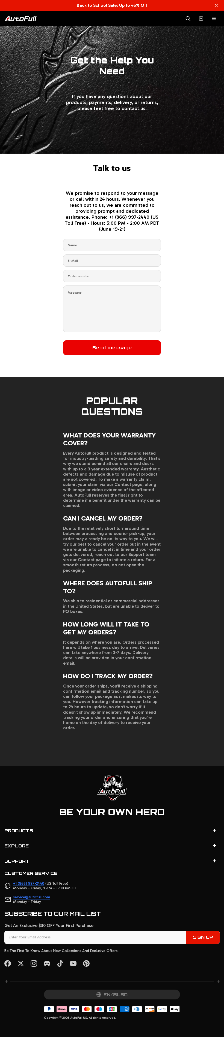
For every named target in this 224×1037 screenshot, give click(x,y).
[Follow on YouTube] (73, 963)
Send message (112, 347)
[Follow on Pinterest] (86, 963)
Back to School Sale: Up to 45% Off (112, 5)
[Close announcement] (216, 5)
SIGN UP (203, 937)
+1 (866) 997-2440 (28, 883)
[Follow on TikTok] (60, 963)
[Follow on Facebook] (7, 963)
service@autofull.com (31, 897)
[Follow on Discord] (47, 963)
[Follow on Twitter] (20, 963)
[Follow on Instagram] (34, 963)
